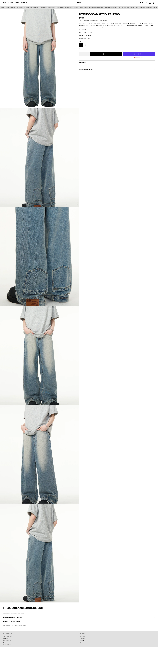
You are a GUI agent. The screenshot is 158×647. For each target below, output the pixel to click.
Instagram (82, 636)
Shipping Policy (7, 640)
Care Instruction (84, 66)
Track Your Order (7, 636)
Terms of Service (7, 645)
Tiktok (81, 643)
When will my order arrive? (12, 617)
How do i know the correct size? (13, 614)
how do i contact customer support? (15, 625)
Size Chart (82, 62)
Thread (82, 640)
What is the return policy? (12, 621)
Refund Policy (7, 643)
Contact (5, 638)
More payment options (139, 57)
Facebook (82, 638)
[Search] (146, 3)
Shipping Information (86, 69)
